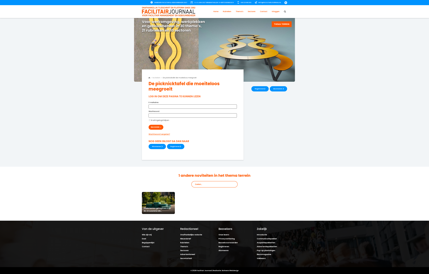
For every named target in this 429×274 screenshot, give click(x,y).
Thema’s (239, 11)
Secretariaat (186, 258)
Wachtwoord (154, 111)
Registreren (175, 146)
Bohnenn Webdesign (230, 270)
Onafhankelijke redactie (191, 234)
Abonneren (156, 146)
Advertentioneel (187, 254)
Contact (263, 11)
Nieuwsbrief (185, 238)
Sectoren (252, 11)
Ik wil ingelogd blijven (160, 120)
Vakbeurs (261, 258)
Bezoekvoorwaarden (228, 242)
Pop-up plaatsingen (266, 250)
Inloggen (276, 11)
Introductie (262, 234)
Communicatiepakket (267, 238)
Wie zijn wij (147, 234)
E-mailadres (154, 102)
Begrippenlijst (148, 242)
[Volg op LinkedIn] (285, 2)
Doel (144, 238)
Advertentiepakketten (267, 246)
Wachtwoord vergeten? (159, 134)
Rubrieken (227, 11)
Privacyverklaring (227, 238)
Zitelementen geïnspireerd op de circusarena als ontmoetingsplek (157, 211)
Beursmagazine (264, 254)
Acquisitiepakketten (266, 242)
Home (215, 11)
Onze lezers (224, 234)
